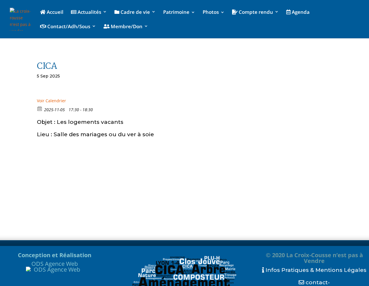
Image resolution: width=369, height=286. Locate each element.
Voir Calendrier (51, 100)
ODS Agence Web (54, 264)
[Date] (40, 108)
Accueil (54, 12)
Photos (211, 12)
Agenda (300, 12)
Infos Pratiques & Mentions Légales (315, 270)
